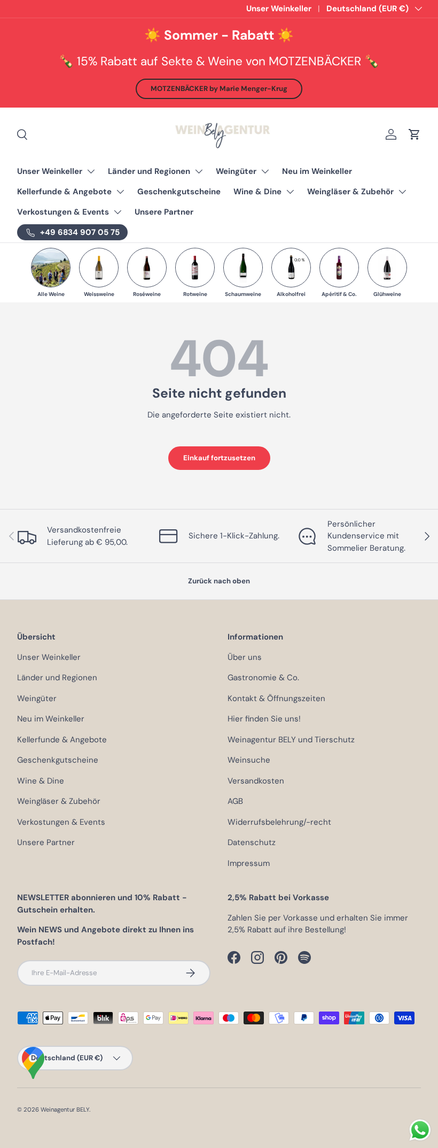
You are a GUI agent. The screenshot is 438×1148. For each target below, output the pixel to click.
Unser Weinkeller (278, 8)
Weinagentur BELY (65, 1109)
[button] (414, 134)
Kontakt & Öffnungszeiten (276, 698)
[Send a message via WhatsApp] (420, 1130)
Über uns (245, 657)
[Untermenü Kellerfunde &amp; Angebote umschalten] (120, 191)
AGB (235, 801)
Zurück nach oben (219, 581)
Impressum (249, 863)
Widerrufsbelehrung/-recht (279, 822)
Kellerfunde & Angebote (64, 191)
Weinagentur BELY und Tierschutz (291, 739)
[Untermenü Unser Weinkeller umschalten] (90, 171)
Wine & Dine (257, 191)
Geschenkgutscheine (179, 191)
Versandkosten (256, 781)
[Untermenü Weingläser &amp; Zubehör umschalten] (402, 191)
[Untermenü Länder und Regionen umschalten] (198, 171)
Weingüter (236, 171)
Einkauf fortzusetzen (219, 457)
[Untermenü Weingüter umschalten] (265, 171)
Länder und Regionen (149, 171)
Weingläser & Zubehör (350, 191)
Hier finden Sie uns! (264, 718)
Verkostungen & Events (63, 212)
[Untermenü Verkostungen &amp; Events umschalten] (117, 212)
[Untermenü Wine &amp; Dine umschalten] (290, 191)
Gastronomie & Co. (263, 677)
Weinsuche (249, 760)
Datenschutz (252, 842)
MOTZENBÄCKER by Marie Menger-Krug (219, 88)
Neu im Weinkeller (317, 171)
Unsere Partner (164, 212)
